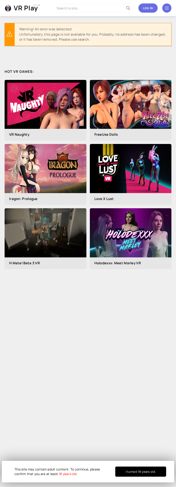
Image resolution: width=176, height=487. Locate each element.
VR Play (26, 7)
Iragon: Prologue (23, 198)
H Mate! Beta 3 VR (24, 263)
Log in (148, 8)
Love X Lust (104, 198)
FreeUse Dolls (106, 134)
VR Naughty (19, 134)
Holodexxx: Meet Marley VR (117, 263)
